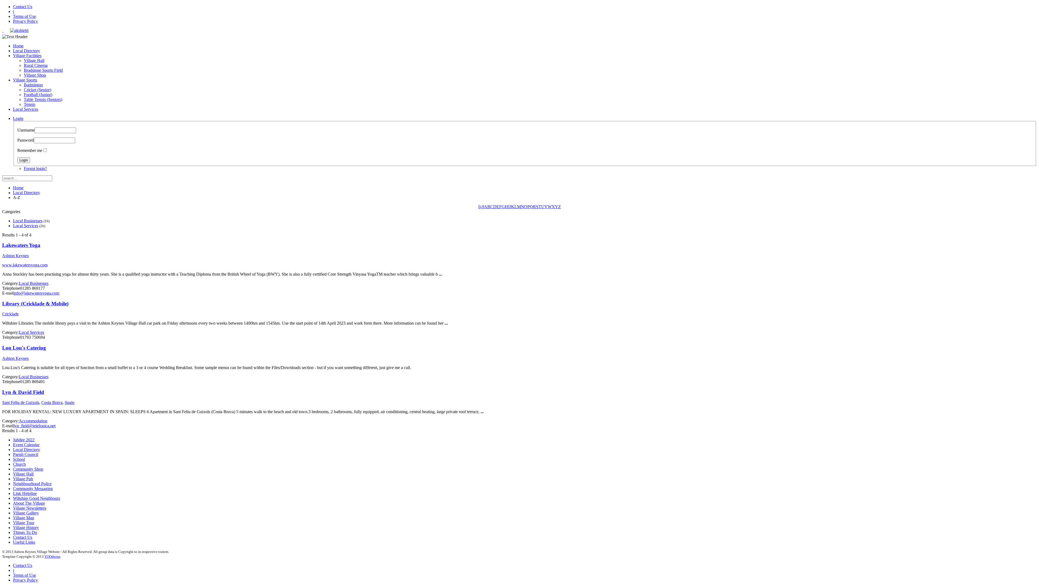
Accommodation (33, 421)
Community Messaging (33, 488)
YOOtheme (52, 557)
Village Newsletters (29, 508)
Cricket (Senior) (37, 89)
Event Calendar (26, 444)
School (19, 459)
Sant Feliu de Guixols (20, 402)
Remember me (29, 150)
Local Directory (26, 50)
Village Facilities (27, 55)
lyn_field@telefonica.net (34, 425)
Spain (69, 402)
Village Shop (35, 75)
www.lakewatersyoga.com (25, 265)
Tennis (29, 104)
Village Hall (34, 60)
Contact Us (22, 6)
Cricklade (10, 314)
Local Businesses (27, 221)
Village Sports (25, 80)
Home (18, 46)
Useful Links (24, 542)
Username (26, 130)
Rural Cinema (36, 65)
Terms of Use (24, 16)
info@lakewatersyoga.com (36, 293)
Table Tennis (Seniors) (43, 99)
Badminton (33, 85)
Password (25, 140)
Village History (26, 527)
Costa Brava (52, 402)
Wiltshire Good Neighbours (36, 498)
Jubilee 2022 (24, 440)
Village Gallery (26, 513)
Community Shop (28, 469)
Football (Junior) (38, 94)
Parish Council (25, 454)
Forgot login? (35, 168)
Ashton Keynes (15, 255)
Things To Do (25, 532)
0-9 (481, 206)
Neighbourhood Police (32, 483)
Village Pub (23, 479)
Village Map (23, 518)
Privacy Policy (25, 21)
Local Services (25, 109)
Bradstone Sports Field (43, 70)
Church (19, 464)
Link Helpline (25, 493)
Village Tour (23, 522)
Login (18, 118)
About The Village (29, 503)
